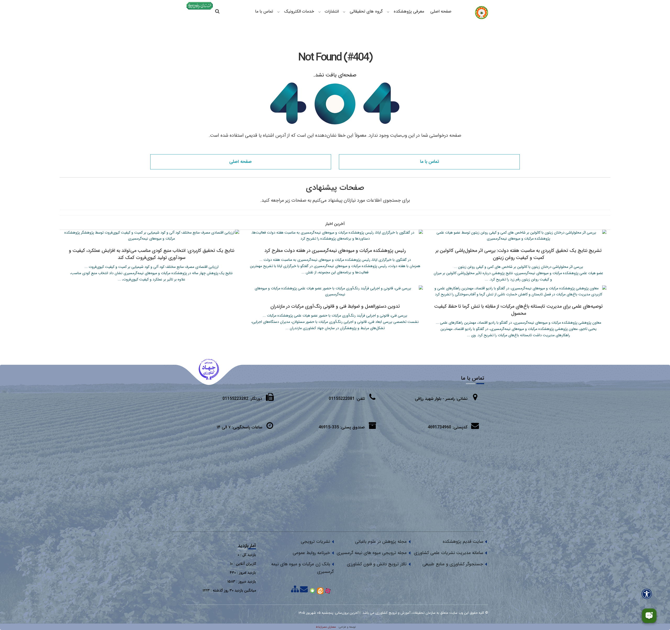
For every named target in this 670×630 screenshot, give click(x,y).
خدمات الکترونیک (299, 11)
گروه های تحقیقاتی (366, 11)
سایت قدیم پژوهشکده (463, 541)
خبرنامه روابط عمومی (311, 552)
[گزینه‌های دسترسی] (646, 594)
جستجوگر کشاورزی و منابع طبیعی (452, 564)
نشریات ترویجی (315, 541)
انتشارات (332, 11)
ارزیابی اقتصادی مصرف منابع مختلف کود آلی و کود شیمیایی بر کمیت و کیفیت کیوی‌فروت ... (152, 267)
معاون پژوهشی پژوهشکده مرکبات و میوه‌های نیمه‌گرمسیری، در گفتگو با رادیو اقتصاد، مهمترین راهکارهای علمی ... (518, 322)
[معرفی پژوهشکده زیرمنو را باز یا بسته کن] (388, 12)
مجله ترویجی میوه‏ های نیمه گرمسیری (372, 552)
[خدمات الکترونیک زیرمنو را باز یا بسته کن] (278, 12)
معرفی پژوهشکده (409, 11)
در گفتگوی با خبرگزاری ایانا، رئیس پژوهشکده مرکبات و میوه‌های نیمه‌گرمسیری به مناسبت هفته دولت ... (335, 260)
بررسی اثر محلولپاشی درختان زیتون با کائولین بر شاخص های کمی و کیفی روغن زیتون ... (518, 267)
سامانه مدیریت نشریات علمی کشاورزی (448, 552)
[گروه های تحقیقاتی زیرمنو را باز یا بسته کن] (344, 12)
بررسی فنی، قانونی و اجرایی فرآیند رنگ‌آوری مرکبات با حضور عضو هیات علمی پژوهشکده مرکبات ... (335, 315)
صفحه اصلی (440, 11)
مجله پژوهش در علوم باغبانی (381, 541)
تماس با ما (264, 11)
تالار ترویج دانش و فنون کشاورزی (377, 564)
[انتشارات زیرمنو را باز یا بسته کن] (319, 12)
